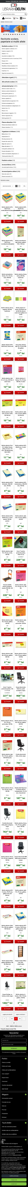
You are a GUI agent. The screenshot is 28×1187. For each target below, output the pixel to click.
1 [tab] (4, 34)
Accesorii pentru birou (9, 167)
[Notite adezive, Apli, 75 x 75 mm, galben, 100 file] (7, 617)
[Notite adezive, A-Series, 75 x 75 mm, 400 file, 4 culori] (20, 375)
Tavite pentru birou (7, 156)
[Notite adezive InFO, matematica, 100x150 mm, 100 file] (20, 479)
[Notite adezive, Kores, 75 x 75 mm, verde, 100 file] (7, 785)
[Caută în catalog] (25, 14)
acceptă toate (14, 1184)
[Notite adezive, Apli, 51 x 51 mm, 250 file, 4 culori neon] (7, 375)
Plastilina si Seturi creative (10, 66)
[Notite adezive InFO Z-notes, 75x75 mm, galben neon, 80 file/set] (7, 887)
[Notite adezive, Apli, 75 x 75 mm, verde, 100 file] (7, 548)
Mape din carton (6, 144)
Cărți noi (4, 1106)
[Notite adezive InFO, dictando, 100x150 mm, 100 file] (7, 479)
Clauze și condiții (6, 1062)
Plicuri (5, 110)
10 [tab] (24, 34)
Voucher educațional (7, 1085)
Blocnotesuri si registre (9, 113)
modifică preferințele (14, 1176)
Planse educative (9, 122)
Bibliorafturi (6, 134)
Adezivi (5, 53)
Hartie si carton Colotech (9, 91)
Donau (7, 279)
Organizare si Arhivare (11, 131)
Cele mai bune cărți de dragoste (10, 1143)
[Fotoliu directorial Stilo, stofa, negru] (20, 751)
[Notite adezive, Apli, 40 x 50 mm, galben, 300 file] (7, 650)
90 (12, 1018)
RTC (7, 592)
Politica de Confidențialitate (9, 1070)
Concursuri (4, 1081)
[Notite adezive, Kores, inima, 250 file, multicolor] (20, 271)
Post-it (7, 454)
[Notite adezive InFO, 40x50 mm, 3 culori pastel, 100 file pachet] (7, 513)
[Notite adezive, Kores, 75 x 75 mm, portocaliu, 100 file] (7, 717)
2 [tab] (6, 34)
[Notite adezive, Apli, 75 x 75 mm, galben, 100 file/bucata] (7, 751)
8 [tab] (19, 34)
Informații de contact (7, 1098)
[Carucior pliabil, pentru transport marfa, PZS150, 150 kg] (7, 581)
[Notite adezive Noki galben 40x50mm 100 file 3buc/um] (7, 957)
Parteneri (4, 1117)
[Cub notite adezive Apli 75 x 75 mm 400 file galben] (20, 341)
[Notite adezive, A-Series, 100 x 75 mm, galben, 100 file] (20, 991)
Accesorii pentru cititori (11, 171)
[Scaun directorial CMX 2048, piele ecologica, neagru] (20, 853)
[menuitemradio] (19, 186)
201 (14, 1023)
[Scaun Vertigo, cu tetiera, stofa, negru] (7, 991)
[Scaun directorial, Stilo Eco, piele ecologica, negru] (20, 684)
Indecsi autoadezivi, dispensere (10, 153)
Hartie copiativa (6, 98)
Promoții (4, 1109)
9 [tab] (22, 34)
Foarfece (5, 70)
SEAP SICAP (5, 1089)
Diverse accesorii (7, 176)
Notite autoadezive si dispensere (11, 105)
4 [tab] (10, 34)
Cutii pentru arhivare (8, 148)
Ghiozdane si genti (9, 77)
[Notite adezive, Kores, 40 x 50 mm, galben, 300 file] (20, 717)
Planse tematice (7, 127)
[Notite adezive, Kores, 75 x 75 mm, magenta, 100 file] (7, 853)
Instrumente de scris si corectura (12, 58)
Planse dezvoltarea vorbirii (9, 125)
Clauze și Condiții (16, 1168)
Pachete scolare (8, 160)
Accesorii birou (8, 164)
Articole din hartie (9, 86)
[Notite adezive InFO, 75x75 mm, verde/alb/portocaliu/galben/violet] (7, 204)
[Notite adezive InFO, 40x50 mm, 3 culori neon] (20, 442)
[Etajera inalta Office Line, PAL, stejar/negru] (20, 957)
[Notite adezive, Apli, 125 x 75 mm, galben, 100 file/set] (20, 409)
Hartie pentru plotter (8, 93)
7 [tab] (17, 34)
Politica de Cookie (17, 1155)
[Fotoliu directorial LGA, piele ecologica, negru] (7, 820)
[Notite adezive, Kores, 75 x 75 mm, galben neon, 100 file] (20, 820)
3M (20, 488)
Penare (5, 61)
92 (19, 1018)
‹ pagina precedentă (7, 1014)
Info (7, 212)
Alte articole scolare (9, 82)
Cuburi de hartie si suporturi (10, 101)
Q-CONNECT (20, 556)
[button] (23, 18)
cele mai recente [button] (7, 186)
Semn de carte (6, 174)
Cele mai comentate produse (9, 1126)
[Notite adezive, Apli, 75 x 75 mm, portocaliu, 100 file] (20, 617)
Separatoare (6, 136)
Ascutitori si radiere (8, 56)
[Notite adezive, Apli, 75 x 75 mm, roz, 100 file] (20, 581)
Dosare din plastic (8, 151)
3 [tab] (8, 34)
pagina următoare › (20, 1014)
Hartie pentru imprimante (9, 96)
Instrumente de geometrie (10, 68)
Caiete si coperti (7, 51)
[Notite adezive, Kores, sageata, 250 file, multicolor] (7, 304)
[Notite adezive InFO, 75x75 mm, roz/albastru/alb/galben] (7, 237)
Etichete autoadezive (8, 103)
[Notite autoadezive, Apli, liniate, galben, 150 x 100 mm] (20, 237)
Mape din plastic (7, 146)
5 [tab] (13, 34)
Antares (20, 692)
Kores (20, 279)
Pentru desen (7, 63)
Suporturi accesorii (7, 73)
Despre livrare (5, 1077)
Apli (21, 246)
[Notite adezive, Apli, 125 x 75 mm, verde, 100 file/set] (7, 409)
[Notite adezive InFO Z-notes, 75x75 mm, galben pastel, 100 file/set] (20, 922)
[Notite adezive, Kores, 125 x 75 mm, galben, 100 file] (20, 650)
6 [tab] (15, 34)
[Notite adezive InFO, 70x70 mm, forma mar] (7, 341)
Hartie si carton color (8, 88)
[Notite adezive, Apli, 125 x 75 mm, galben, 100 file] (20, 513)
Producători (5, 1113)
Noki (7, 932)
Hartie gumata (6, 118)
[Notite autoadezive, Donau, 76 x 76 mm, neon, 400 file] (7, 271)
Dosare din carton (7, 141)
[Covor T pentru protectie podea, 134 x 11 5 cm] (7, 684)
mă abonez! (14, 1048)
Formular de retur (6, 1102)
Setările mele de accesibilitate (9, 1134)
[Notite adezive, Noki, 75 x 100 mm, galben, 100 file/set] (7, 922)
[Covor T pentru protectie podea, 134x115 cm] (20, 548)
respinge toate (14, 1180)
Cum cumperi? (5, 1073)
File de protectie (7, 139)
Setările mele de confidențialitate (10, 1130)
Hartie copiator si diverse (9, 48)
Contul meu (8, 18)
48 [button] (24, 186)
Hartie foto (6, 108)
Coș (16, 18)
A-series (20, 316)
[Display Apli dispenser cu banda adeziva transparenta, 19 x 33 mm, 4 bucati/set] (20, 785)
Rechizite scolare (10, 46)
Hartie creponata (7, 115)
